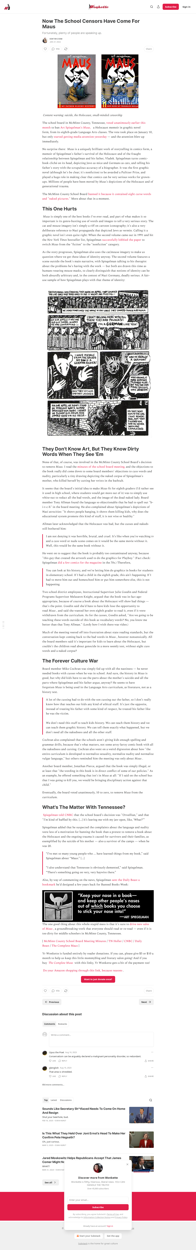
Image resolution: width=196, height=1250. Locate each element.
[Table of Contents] (3, 625)
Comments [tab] (49, 1024)
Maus (49, 929)
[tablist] (55, 1024)
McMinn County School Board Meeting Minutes (75, 941)
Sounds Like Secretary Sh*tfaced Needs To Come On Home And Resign (83, 1111)
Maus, (87, 127)
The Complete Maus (65, 946)
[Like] (45, 49)
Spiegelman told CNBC (58, 815)
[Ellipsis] (152, 1052)
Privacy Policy (121, 1217)
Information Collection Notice (97, 1217)
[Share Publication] (158, 7)
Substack (82, 1243)
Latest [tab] (54, 1100)
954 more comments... (53, 1084)
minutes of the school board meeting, (101, 467)
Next (144, 1001)
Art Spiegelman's (71, 127)
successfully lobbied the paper (121, 240)
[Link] (38, 208)
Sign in (186, 6)
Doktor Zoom (56, 39)
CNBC (128, 941)
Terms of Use (113, 1214)
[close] (127, 1164)
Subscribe (170, 6)
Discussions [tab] (66, 1100)
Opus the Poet (56, 1052)
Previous (54, 1001)
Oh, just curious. (51, 1141)
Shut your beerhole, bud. (55, 1116)
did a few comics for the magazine (80, 562)
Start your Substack (89, 1235)
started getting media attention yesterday (80, 137)
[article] (98, 1117)
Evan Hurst (60, 1121)
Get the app (113, 1235)
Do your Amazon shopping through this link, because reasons (82, 970)
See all (48, 1182)
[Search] (152, 7)
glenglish (54, 1067)
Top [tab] (46, 1100)
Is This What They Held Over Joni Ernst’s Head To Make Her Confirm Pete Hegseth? (83, 1135)
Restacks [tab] (62, 1024)
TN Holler (115, 941)
